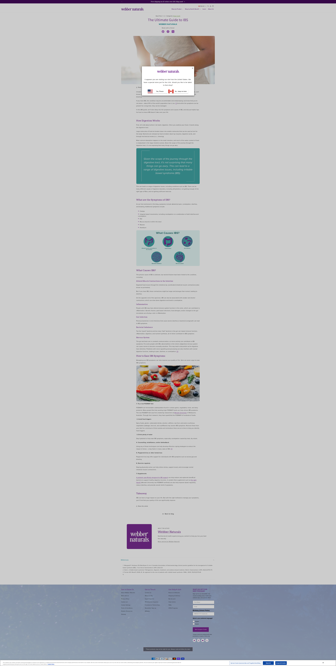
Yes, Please (160, 91)
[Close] (323, 663)
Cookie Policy (51, 664)
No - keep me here (181, 91)
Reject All (268, 663)
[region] (168, 663)
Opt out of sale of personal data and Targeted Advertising (245, 663)
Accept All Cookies (281, 663)
